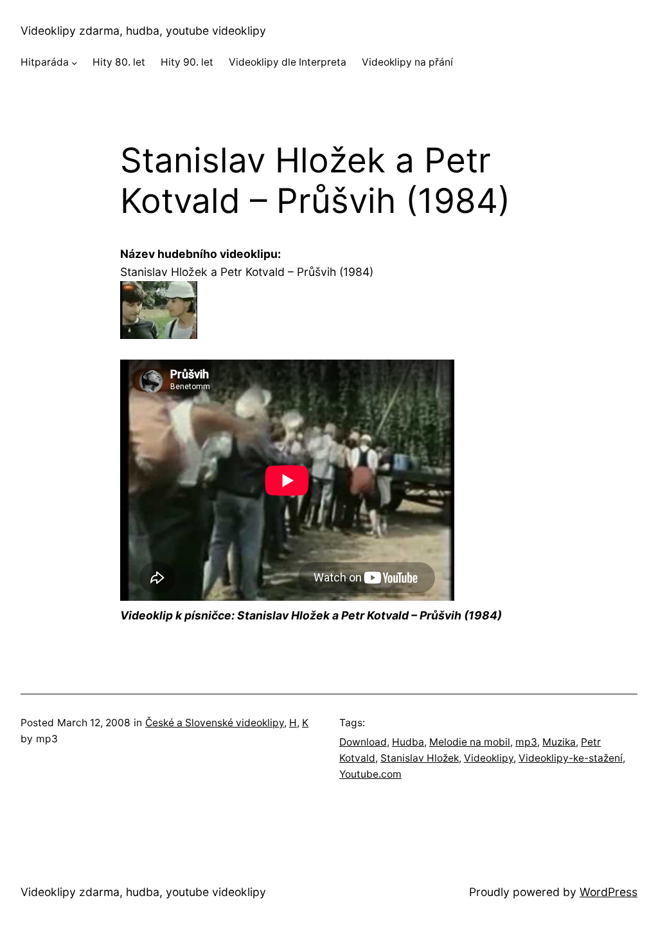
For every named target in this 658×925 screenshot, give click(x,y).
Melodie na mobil (469, 742)
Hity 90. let (187, 62)
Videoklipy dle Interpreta (287, 62)
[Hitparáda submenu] (74, 63)
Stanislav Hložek (419, 758)
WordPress (608, 892)
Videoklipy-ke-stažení (571, 758)
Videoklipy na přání (407, 62)
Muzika (559, 742)
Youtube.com (370, 774)
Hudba (408, 742)
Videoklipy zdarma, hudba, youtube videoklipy (143, 30)
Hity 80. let (119, 62)
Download (363, 742)
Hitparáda (45, 62)
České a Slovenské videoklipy (214, 723)
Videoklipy (488, 758)
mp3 (526, 742)
